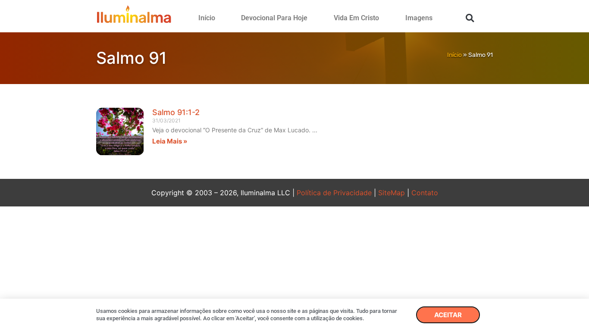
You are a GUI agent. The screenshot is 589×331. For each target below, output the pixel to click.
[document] (294, 165)
